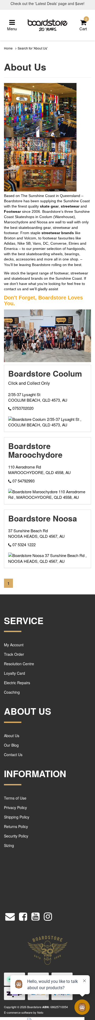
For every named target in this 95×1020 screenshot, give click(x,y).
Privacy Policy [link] (15, 807)
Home (8, 48)
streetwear (70, 206)
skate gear (49, 206)
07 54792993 (23, 481)
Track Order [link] (14, 654)
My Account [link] (13, 644)
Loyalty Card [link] (14, 673)
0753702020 (22, 408)
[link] (23, 915)
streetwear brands (57, 233)
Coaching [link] (12, 692)
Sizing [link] (9, 845)
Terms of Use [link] (15, 798)
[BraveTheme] (47, 24)
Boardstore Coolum (45, 373)
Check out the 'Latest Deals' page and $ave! (47, 3)
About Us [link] (11, 735)
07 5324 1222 (23, 544)
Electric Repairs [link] (17, 682)
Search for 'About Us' (33, 48)
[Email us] (10, 915)
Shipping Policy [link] (16, 817)
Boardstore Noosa (42, 518)
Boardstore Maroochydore (35, 450)
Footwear (12, 211)
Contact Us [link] (13, 754)
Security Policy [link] (16, 836)
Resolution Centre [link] (19, 663)
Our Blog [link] (11, 745)
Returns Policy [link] (16, 826)
